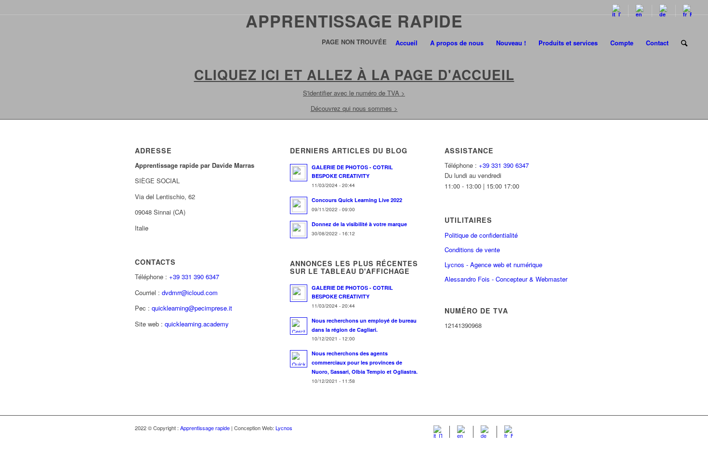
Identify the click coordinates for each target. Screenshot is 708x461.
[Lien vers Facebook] (537, 427)
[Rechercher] (684, 42)
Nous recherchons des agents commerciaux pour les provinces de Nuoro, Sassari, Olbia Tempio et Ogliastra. (365, 362)
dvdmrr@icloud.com (190, 292)
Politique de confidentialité (481, 235)
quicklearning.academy (197, 323)
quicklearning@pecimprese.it (192, 307)
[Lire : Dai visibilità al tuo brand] (298, 229)
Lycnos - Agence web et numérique (493, 264)
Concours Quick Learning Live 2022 (357, 199)
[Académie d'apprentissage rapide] (53, 42)
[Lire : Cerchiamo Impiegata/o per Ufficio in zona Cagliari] (298, 326)
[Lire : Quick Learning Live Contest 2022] (298, 205)
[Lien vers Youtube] (551, 427)
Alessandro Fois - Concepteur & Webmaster (506, 279)
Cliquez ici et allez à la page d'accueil (354, 74)
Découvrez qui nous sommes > (354, 108)
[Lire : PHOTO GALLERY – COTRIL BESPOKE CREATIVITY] (298, 172)
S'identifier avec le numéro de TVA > (354, 92)
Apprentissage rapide (205, 428)
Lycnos (283, 428)
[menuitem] (617, 11)
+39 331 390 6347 (194, 276)
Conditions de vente (472, 249)
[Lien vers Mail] (566, 427)
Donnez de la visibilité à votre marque (359, 224)
